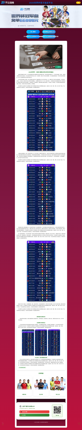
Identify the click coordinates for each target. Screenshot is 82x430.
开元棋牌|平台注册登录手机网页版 (33, 36)
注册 (78, 2)
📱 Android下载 (24, 411)
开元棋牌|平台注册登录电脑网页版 (49, 36)
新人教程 (33, 31)
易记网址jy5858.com (49, 31)
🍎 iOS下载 (23, 415)
